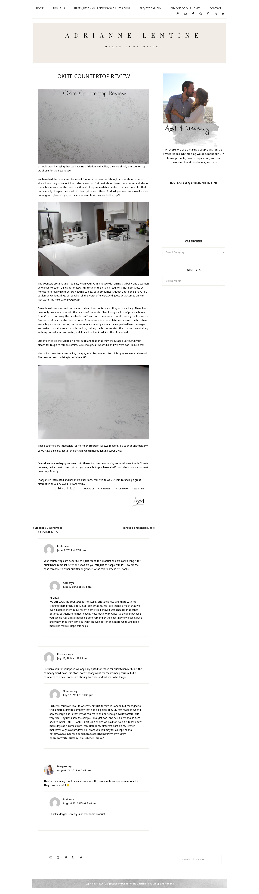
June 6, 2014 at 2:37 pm (71, 550)
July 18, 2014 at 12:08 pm (72, 658)
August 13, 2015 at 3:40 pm (80, 803)
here (81, 183)
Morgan (62, 766)
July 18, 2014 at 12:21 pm (78, 695)
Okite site (68, 340)
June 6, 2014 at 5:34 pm (77, 587)
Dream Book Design (129, 43)
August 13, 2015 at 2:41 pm (74, 770)
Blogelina (168, 883)
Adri (65, 582)
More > (212, 162)
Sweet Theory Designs (133, 883)
